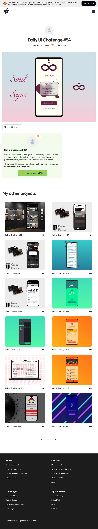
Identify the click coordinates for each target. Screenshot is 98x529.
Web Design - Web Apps (60, 473)
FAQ (53, 504)
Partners (54, 509)
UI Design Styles (11, 478)
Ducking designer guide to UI (16, 473)
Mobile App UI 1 (56, 465)
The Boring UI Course (58, 478)
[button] (4, 21)
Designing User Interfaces (15, 469)
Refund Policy (56, 500)
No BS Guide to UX (12, 465)
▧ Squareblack (22, 521)
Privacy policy (56, 4)
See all (53, 482)
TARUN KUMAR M (42, 45)
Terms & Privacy (57, 496)
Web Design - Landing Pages (61, 469)
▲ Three (33, 521)
